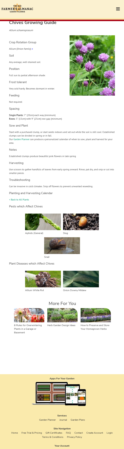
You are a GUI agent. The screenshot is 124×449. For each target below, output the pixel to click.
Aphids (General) (34, 233)
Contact (78, 433)
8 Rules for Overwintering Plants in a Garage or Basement (28, 329)
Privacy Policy (74, 437)
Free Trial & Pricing (31, 433)
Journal (63, 420)
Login (110, 433)
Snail (46, 257)
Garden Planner (21, 139)
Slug (65, 233)
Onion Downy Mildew (74, 290)
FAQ (68, 433)
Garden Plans (78, 420)
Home (14, 433)
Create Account (94, 433)
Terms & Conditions (52, 437)
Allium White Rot (34, 290)
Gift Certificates (54, 433)
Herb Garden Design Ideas (61, 325)
